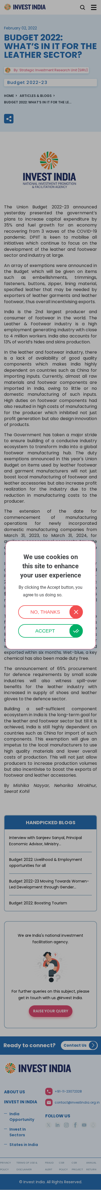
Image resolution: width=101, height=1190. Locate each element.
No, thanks (45, 612)
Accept (45, 631)
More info (71, 595)
